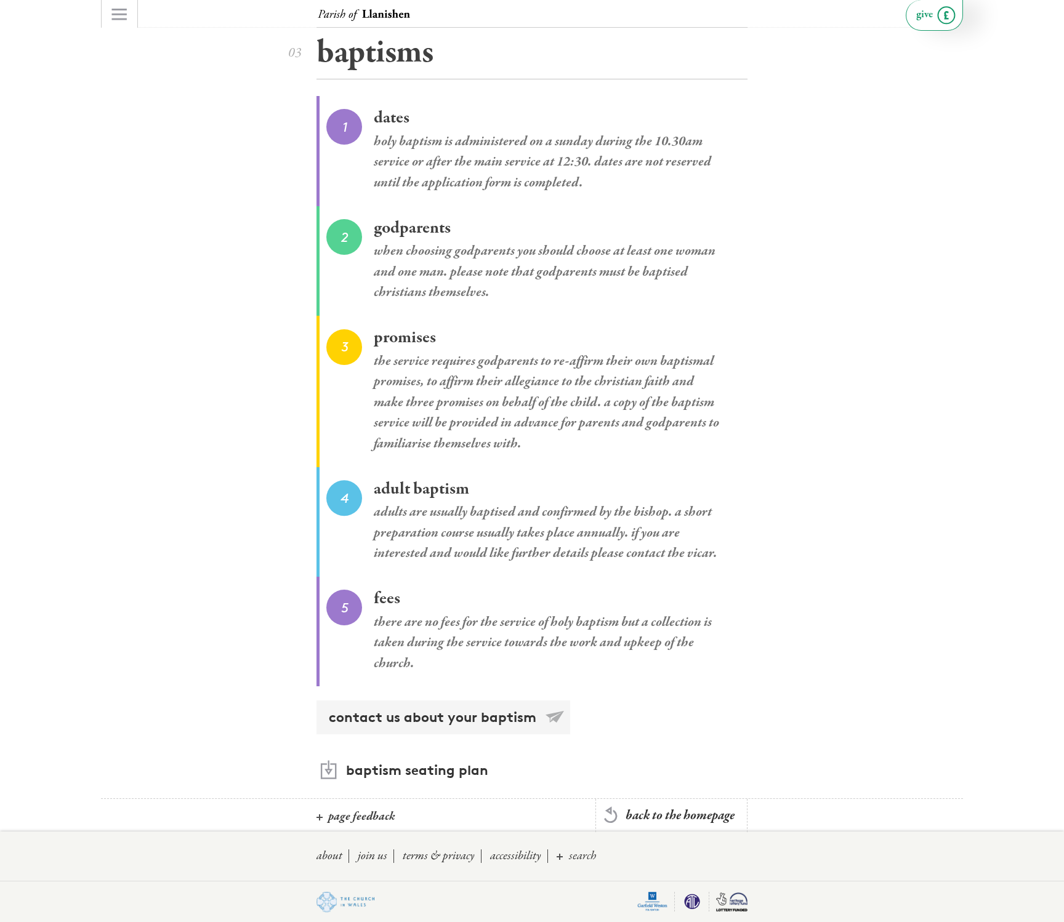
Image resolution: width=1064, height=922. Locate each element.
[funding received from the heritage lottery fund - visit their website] (731, 902)
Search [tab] (583, 856)
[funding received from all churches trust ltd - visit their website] (692, 902)
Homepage (363, 15)
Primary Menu (119, 14)
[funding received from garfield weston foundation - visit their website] (653, 902)
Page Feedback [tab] (361, 816)
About (329, 856)
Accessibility (515, 856)
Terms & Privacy (439, 856)
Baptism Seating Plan (417, 770)
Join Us (372, 856)
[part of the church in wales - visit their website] (345, 902)
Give (924, 14)
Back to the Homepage (680, 815)
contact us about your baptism (432, 717)
